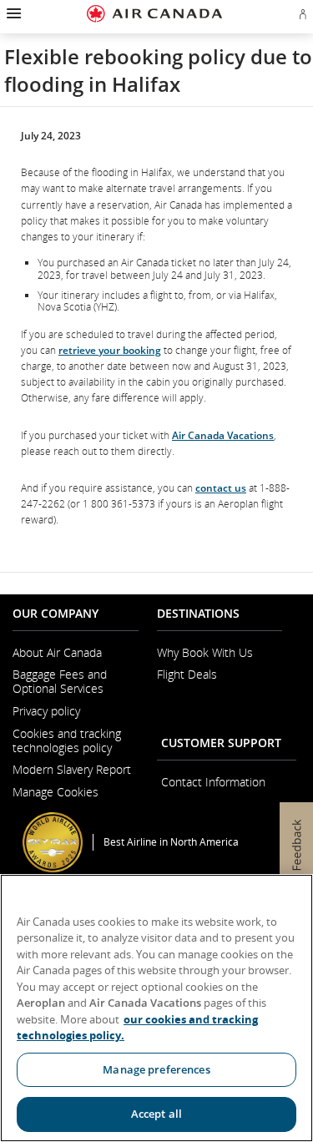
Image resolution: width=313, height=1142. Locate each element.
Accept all (156, 1113)
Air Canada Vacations (223, 435)
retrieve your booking (109, 350)
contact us (220, 488)
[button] (12, 13)
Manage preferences (156, 1069)
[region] (156, 1008)
